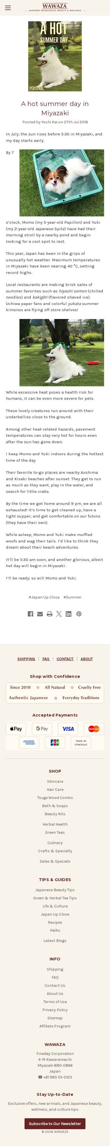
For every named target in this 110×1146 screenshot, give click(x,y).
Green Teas (55, 832)
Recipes (55, 922)
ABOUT (87, 659)
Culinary (55, 842)
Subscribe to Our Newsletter (55, 1123)
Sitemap (55, 1018)
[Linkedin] (68, 614)
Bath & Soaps (55, 805)
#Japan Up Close (44, 597)
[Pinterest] (79, 614)
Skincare (55, 781)
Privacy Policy (55, 1010)
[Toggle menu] (8, 7)
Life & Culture (55, 906)
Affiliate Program (55, 1026)
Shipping (55, 969)
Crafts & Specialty (55, 851)
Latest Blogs (55, 940)
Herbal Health (55, 824)
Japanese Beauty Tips (55, 890)
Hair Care (55, 789)
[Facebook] (30, 614)
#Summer (72, 597)
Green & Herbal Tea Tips (55, 898)
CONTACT (65, 659)
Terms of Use (55, 1001)
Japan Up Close (55, 914)
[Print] (49, 614)
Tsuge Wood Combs (55, 797)
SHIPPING (26, 659)
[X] (59, 614)
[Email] (40, 614)
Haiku (55, 930)
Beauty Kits (55, 814)
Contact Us (55, 985)
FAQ (46, 659)
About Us (55, 993)
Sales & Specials (55, 861)
